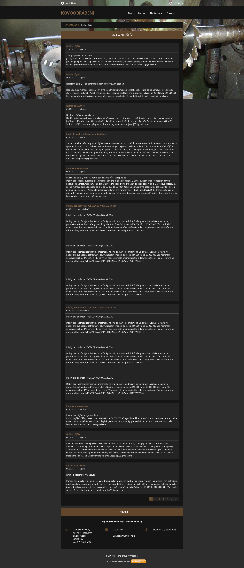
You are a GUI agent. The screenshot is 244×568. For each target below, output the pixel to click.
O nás (131, 13)
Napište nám (156, 13)
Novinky (171, 13)
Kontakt (142, 13)
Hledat (62, 3)
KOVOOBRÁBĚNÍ (72, 25)
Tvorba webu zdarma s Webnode (118, 561)
